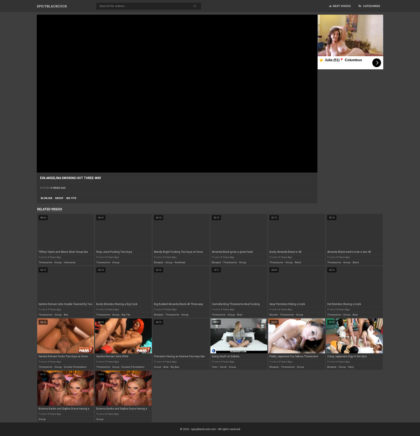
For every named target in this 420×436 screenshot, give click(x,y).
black (298, 262)
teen (215, 367)
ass (66, 314)
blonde (274, 314)
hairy (351, 367)
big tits (71, 198)
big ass (175, 367)
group (59, 198)
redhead (180, 262)
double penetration (75, 367)
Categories (371, 6)
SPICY (52, 6)
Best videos (341, 6)
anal (239, 314)
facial (223, 367)
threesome (45, 262)
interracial (69, 262)
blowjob (46, 198)
